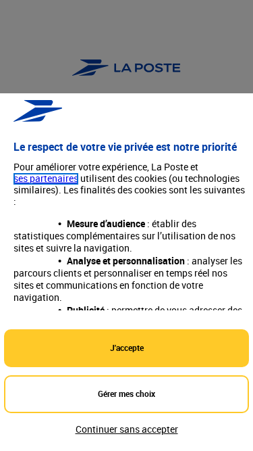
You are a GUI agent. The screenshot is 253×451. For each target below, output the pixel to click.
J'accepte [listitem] (127, 347)
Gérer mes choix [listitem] (126, 393)
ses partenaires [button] (45, 179)
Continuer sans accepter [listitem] (127, 429)
